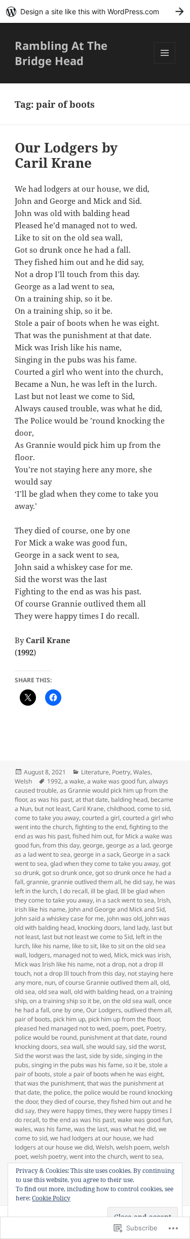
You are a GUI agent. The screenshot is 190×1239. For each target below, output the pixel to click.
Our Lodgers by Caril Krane (66, 155)
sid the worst (147, 1046)
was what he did (133, 1129)
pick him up (69, 1019)
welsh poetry (48, 1156)
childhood (120, 808)
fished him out (92, 836)
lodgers (39, 955)
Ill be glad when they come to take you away (90, 895)
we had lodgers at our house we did (84, 1143)
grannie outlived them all (86, 882)
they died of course (67, 1101)
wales (23, 1129)
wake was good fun (144, 1119)
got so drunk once (67, 872)
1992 (54, 781)
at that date (91, 799)
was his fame (52, 1129)
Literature (95, 772)
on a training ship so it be (64, 1000)
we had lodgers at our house (90, 1138)
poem (119, 1028)
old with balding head (104, 991)
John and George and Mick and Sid (116, 909)
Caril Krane (88, 808)
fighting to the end (100, 827)
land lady (135, 927)
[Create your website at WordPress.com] (95, 11)
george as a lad (127, 845)
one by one (67, 1010)
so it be (136, 1065)
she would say (106, 1046)
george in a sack (96, 854)
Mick (120, 955)
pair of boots (32, 1019)
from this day (61, 845)
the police (56, 1092)
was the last (90, 1129)
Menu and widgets (165, 63)
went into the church (98, 1156)
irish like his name (40, 909)
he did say (138, 882)
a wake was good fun (116, 781)
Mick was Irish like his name (54, 964)
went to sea (146, 1156)
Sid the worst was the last (50, 1055)
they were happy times (69, 1110)
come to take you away (47, 817)
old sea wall (54, 991)
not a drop (110, 964)
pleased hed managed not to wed (61, 1028)
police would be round (46, 1037)
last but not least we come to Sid (87, 936)
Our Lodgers (103, 1010)
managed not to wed (82, 955)
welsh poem (133, 1147)
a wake (74, 781)
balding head (129, 799)
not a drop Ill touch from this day (79, 973)
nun (50, 982)
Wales (141, 772)
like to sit (84, 946)
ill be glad (104, 891)
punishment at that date (113, 1037)
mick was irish (150, 955)
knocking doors (99, 927)
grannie (37, 882)
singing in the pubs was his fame (77, 1065)
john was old (124, 918)
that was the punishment (49, 1083)
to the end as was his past (78, 1119)
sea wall (71, 1046)
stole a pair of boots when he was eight (108, 1074)
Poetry (121, 772)
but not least (51, 808)
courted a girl (101, 817)
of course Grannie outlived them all (107, 982)
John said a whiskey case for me (59, 918)
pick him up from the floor (124, 1019)
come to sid (153, 808)
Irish (163, 900)
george (93, 845)
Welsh (23, 781)
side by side (105, 1055)
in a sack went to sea (125, 900)
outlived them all (147, 1010)
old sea (25, 991)
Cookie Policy (51, 1198)
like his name (50, 946)
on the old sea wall (129, 1000)
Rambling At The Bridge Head (61, 53)
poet (137, 1028)
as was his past (51, 799)
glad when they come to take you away (104, 863)
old (164, 982)
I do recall (74, 891)
